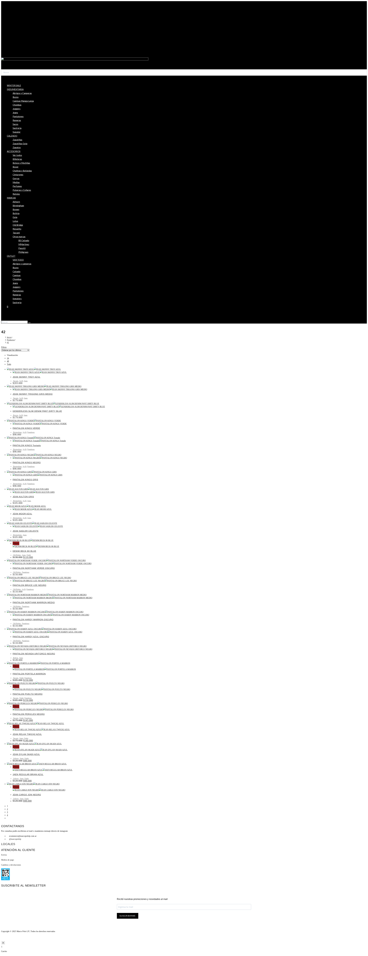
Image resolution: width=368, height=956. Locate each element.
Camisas (17, 275)
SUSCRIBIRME (127, 916)
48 (8, 361)
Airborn (16, 201)
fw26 (21, 381)
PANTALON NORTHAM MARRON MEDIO (34, 602)
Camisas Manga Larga (23, 101)
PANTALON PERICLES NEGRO (29, 714)
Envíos (4, 855)
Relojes (16, 194)
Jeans (15, 112)
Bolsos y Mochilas (21, 163)
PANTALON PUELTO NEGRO (28, 694)
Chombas (17, 104)
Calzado (16, 271)
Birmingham (18, 205)
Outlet (29, 555)
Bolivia (16, 213)
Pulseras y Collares (22, 190)
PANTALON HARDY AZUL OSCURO (31, 636)
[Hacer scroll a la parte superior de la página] (2, 937)
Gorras (16, 178)
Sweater (17, 132)
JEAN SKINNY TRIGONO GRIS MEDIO (33, 394)
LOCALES (8, 844)
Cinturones (18, 174)
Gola (15, 217)
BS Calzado (23, 240)
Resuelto (17, 229)
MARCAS (11, 198)
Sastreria (17, 302)
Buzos (16, 97)
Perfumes (17, 186)
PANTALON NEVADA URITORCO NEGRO (34, 654)
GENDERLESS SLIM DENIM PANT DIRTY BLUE (37, 411)
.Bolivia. (15, 658)
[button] (184, 51)
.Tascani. (16, 381)
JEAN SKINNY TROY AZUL (26, 377)
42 (8, 342)
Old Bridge (18, 225)
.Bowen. (15, 415)
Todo (9, 364)
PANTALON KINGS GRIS (25, 479)
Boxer (16, 167)
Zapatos (17, 147)
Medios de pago (7, 860)
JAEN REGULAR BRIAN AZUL (28, 774)
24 (8, 358)
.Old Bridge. (17, 555)
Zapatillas (17, 139)
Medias (16, 182)
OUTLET (11, 256)
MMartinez (23, 244)
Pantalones (18, 116)
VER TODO (18, 260)
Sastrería (17, 128)
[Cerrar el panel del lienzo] (3, 943)
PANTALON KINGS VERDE (26, 428)
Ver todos (17, 155)
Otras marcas (19, 236)
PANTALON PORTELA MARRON (29, 674)
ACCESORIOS (13, 151)
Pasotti (22, 248)
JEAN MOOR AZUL (22, 514)
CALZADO (12, 136)
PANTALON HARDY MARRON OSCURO (33, 619)
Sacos (15, 124)
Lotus (15, 221)
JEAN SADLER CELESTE (26, 531)
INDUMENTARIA (15, 89)
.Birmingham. (17, 432)
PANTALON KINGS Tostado (27, 445)
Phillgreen (23, 252)
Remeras (17, 120)
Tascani (16, 232)
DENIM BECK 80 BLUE (24, 551)
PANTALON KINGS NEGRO (27, 462)
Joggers (16, 108)
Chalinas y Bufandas (22, 170)
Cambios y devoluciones (11, 865)
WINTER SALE (14, 85)
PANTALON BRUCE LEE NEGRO (29, 585)
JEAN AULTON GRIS (23, 497)
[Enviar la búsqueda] (29, 322)
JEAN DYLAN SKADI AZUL (26, 754)
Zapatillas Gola (20, 143)
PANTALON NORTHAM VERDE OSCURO (34, 568)
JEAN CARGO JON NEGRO (27, 795)
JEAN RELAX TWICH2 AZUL (27, 734)
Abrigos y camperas (22, 263)
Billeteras (17, 159)
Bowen (16, 209)
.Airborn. (16, 758)
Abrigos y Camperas (22, 93)
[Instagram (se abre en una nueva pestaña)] (8, 316)
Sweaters (17, 298)
